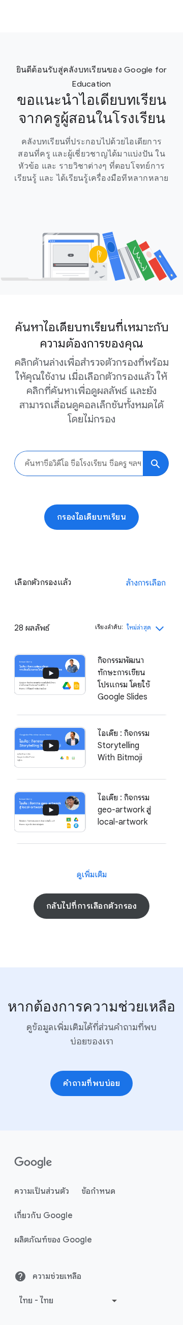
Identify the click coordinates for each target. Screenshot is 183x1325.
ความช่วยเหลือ (55, 1276)
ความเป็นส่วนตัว (41, 1191)
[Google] (33, 1163)
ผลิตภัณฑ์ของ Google (53, 1240)
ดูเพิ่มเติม (92, 875)
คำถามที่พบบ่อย (91, 1083)
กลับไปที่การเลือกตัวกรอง (91, 906)
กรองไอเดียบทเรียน (92, 517)
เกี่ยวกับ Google (43, 1216)
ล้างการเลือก (146, 583)
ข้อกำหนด (98, 1191)
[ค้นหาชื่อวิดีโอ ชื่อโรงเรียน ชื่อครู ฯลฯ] (156, 463)
